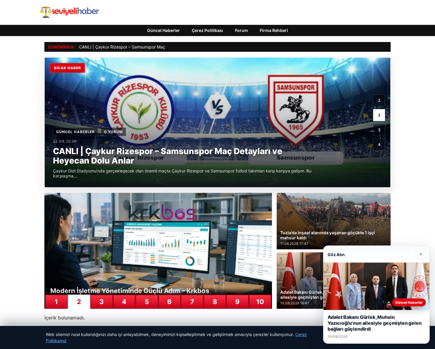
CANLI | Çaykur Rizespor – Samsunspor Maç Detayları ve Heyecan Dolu (148, 46)
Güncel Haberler (163, 30)
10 (260, 302)
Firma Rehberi (274, 30)
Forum (241, 30)
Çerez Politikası (207, 30)
